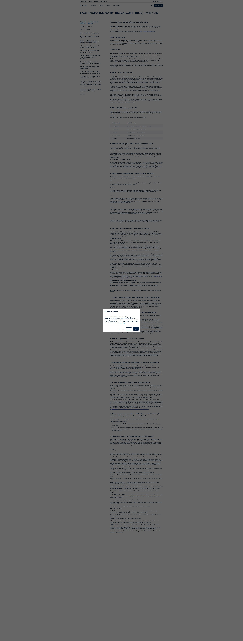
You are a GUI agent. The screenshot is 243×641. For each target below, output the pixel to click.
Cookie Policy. (121, 323)
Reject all (129, 329)
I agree (136, 329)
